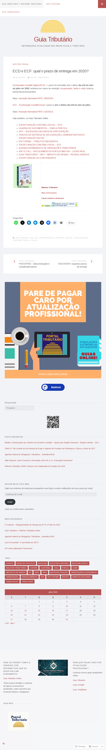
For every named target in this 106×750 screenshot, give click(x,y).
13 (12, 611)
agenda (24, 238)
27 (12, 619)
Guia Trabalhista (11, 12)
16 (53, 611)
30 (53, 619)
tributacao (12, 582)
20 (12, 615)
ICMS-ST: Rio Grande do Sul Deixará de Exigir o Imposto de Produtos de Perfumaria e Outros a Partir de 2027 (50, 448)
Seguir (10, 502)
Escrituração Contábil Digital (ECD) (29, 85)
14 (25, 611)
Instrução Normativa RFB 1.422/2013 (36, 112)
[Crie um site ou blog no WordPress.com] (4, 744)
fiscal (65, 568)
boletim (42, 563)
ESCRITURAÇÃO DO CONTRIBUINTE (37, 158)
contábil (45, 568)
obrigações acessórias (84, 572)
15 (39, 611)
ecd (31, 238)
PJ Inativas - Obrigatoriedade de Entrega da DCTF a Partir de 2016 (32, 525)
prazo (34, 240)
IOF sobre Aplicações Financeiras (18, 548)
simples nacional (82, 577)
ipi (30, 572)
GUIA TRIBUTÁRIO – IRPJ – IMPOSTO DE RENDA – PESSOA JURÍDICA (54, 155)
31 (67, 619)
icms (75, 568)
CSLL (56, 568)
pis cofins (53, 577)
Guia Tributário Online (12, 678)
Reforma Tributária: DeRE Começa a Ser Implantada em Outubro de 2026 (35, 466)
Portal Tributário (39, 77)
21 (25, 615)
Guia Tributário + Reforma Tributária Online (22, 531)
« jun (7, 623)
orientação (12, 577)
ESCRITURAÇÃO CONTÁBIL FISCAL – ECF (40, 145)
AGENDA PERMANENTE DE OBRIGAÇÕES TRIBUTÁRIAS (47, 148)
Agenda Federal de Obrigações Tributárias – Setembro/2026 (30, 454)
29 (39, 619)
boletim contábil (59, 563)
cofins (33, 568)
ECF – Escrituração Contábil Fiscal (28, 105)
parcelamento (29, 577)
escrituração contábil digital (55, 238)
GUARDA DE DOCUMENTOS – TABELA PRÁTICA (43, 128)
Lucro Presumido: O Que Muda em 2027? (22, 542)
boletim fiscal (80, 563)
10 (67, 606)
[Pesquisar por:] (19, 408)
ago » (12, 623)
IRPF (37, 572)
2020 (17, 238)
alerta (9, 563)
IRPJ (45, 572)
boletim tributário (16, 568)
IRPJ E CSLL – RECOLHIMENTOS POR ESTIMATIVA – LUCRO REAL (52, 151)
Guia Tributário (53, 39)
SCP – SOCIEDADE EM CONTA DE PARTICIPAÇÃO (44, 131)
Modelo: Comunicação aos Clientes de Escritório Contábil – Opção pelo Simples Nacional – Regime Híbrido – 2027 (52, 443)
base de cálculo (26, 563)
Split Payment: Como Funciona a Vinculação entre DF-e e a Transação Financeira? (39, 460)
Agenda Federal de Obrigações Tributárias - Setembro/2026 (29, 536)
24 (67, 615)
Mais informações (49, 193)
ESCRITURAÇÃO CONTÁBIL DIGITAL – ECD (40, 125)
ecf (36, 238)
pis (42, 577)
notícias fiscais (59, 572)
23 (53, 615)
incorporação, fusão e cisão (73, 88)
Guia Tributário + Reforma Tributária (22, 4)
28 (25, 619)
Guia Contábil (53, 4)
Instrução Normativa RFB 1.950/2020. (36, 98)
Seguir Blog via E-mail (17, 484)
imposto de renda (15, 572)
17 (67, 611)
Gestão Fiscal (21, 64)
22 (39, 615)
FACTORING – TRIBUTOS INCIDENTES (38, 141)
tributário (27, 582)
